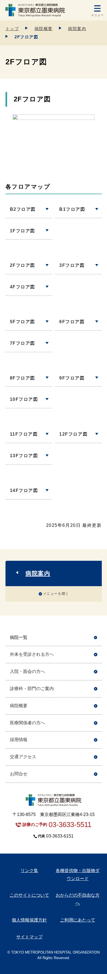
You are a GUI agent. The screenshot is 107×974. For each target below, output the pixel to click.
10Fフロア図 (24, 399)
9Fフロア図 (72, 378)
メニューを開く (56, 594)
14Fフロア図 (24, 490)
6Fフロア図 (72, 321)
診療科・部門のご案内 (32, 688)
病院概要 (44, 28)
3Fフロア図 (72, 265)
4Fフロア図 (22, 287)
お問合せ (18, 774)
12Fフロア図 (73, 434)
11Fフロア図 (24, 434)
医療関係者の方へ (27, 722)
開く (95, 637)
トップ (12, 28)
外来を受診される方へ (32, 654)
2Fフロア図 (22, 265)
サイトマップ (29, 936)
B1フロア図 (72, 209)
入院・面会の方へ (27, 671)
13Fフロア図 (24, 455)
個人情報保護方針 (29, 920)
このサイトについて (29, 895)
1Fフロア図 (22, 230)
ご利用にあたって (77, 920)
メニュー (97, 15)
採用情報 (18, 739)
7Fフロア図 (22, 343)
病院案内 (77, 28)
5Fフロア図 (22, 321)
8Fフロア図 (22, 378)
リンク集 (29, 870)
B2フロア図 (23, 209)
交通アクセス (23, 756)
